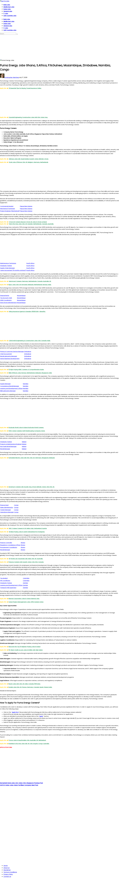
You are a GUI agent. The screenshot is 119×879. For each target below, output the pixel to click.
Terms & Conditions (10, 872)
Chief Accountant (6, 354)
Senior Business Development (9, 358)
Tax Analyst (4, 578)
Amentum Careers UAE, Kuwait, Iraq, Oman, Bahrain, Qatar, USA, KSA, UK (32, 487)
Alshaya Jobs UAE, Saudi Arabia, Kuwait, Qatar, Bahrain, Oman (29, 159)
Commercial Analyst (6, 206)
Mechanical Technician (7, 208)
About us (6, 868)
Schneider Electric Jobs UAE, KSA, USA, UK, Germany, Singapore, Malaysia (32, 458)
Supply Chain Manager (7, 268)
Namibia (25, 384)
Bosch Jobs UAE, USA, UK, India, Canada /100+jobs (25, 684)
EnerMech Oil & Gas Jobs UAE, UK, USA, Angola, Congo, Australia (29, 743)
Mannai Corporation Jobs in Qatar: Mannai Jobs (24, 598)
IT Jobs (5, 13)
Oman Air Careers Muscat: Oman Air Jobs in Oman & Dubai (28, 222)
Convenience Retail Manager (9, 386)
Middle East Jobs (8, 7)
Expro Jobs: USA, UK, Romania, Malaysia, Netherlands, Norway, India (30, 284)
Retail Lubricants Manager (8, 356)
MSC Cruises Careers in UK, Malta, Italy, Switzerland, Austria (28, 528)
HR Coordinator (5, 580)
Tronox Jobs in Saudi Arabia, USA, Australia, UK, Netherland (27, 740)
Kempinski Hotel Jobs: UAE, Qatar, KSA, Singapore (21, 783)
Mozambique (21, 295)
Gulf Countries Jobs (9, 16)
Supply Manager (5, 384)
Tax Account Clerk (6, 298)
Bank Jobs (6, 5)
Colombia (26, 578)
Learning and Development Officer (11, 388)
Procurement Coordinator (8, 547)
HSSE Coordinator (6, 300)
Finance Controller (6, 543)
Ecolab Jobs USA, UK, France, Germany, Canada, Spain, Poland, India (30, 687)
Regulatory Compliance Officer (10, 545)
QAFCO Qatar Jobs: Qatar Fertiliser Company (19, 785)
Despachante (4, 295)
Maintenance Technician (8, 263)
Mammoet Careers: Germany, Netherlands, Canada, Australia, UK (30, 281)
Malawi (24, 442)
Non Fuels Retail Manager (8, 446)
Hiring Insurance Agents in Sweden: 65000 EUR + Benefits (27, 311)
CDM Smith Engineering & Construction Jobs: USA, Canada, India (30, 340)
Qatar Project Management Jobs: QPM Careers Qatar (26, 602)
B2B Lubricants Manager (8, 391)
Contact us (7, 877)
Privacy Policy (8, 874)
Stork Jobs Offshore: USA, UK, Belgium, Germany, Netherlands (28, 162)
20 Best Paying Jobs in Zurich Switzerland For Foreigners (27, 532)
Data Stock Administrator (8, 302)
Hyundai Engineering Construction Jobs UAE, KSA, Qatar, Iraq (28, 117)
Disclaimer (7, 870)
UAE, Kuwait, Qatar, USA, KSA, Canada (26, 562)
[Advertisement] (52, 47)
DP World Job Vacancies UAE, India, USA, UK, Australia (26, 559)
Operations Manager (7, 512)
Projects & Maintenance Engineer (11, 444)
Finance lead (4, 505)
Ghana (23, 543)
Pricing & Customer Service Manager (12, 351)
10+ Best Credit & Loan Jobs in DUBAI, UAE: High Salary (26, 650)
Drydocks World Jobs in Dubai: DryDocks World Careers (26, 427)
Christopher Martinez (11, 77)
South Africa (30, 263)
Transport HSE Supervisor (8, 588)
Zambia (25, 583)
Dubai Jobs (7, 9)
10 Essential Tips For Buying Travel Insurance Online (25, 88)
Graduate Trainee (6, 266)
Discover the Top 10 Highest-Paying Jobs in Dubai (24, 647)
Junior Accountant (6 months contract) (13, 270)
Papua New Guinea (26, 206)
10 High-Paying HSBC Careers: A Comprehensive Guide (26, 369)
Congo (16, 505)
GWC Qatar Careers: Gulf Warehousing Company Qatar (27, 431)
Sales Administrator (6, 507)
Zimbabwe (27, 351)
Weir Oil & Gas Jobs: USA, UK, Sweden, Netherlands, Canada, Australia (31, 224)
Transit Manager (5, 510)
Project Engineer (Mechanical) (10, 211)
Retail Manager (5, 449)
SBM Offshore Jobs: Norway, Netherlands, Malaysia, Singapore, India (30, 373)
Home (5, 866)
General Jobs (7, 11)
